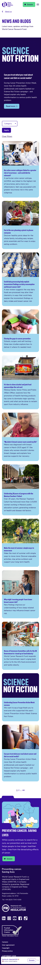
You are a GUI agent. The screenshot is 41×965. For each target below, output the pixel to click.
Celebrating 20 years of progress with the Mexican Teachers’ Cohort (20, 489)
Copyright (5, 948)
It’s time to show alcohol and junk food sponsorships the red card (20, 382)
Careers (5, 942)
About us (8, 11)
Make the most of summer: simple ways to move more (20, 543)
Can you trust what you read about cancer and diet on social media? (20, 753)
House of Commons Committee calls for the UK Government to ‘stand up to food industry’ (20, 646)
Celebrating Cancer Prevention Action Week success (20, 697)
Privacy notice (7, 951)
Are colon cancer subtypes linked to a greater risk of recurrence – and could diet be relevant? (20, 169)
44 (23, 790)
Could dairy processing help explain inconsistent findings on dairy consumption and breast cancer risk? (20, 279)
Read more (10, 106)
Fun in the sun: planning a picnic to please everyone (20, 225)
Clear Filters (7, 136)
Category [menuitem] (8, 123)
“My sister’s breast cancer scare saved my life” (20, 437)
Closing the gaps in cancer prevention (20, 330)
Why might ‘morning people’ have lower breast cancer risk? (20, 594)
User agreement (8, 945)
